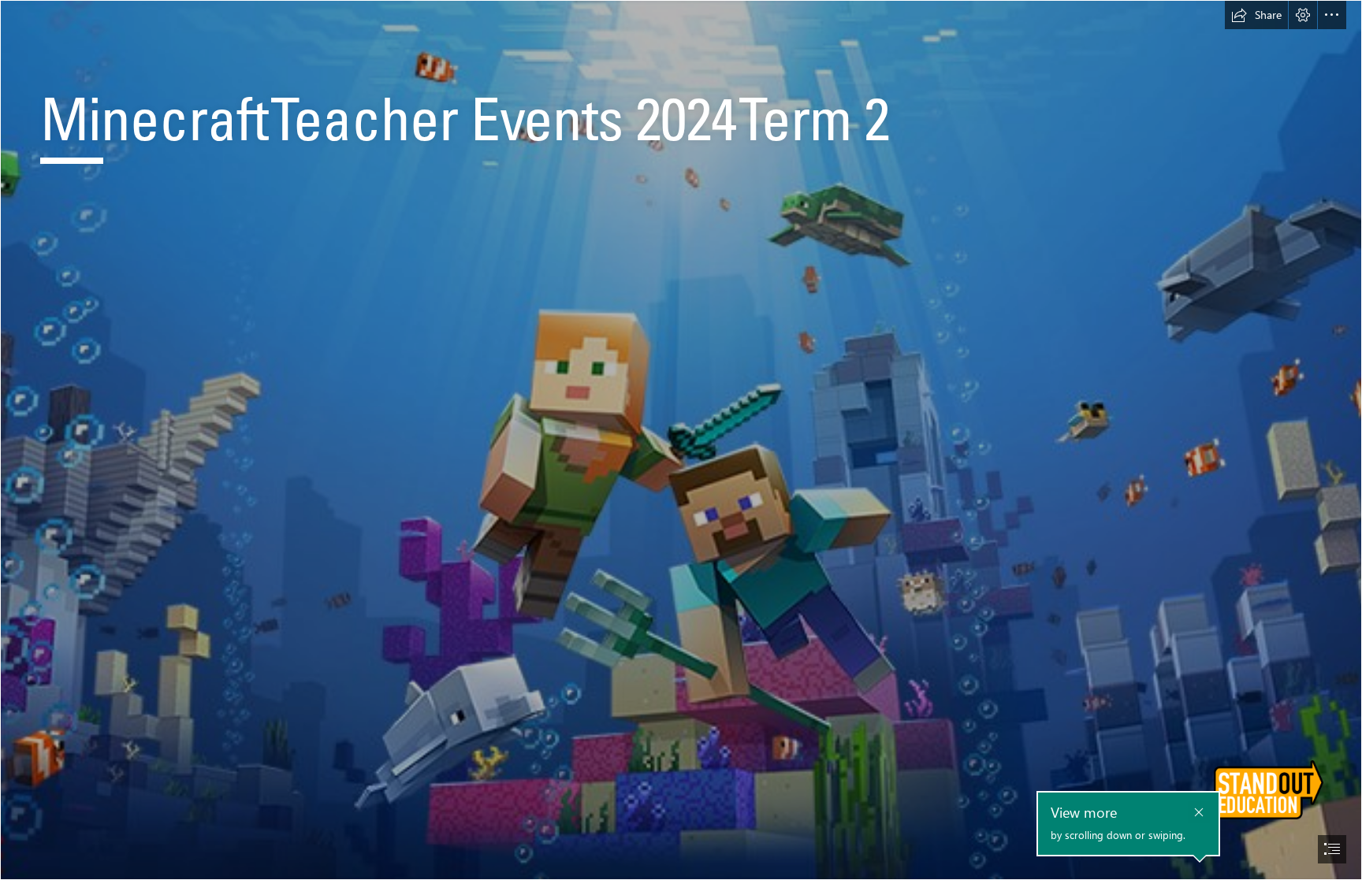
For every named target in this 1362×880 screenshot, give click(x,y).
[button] (1256, 15)
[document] (681, 440)
